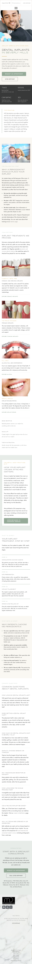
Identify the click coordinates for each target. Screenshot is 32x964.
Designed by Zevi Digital (16, 950)
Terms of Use (16, 953)
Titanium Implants (7, 323)
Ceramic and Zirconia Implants (12, 281)
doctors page (14, 222)
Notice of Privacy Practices (16, 960)
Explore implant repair (9, 412)
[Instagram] (10, 907)
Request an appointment (14, 74)
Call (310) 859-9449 (16, 875)
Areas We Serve (16, 957)
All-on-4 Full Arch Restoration (12, 363)
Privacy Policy (16, 958)
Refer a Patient (16, 955)
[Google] (7, 907)
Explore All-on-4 (7, 374)
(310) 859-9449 (10, 79)
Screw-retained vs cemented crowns (13, 520)
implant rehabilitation (19, 813)
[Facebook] (3, 907)
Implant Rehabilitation (9, 401)
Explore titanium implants (10, 336)
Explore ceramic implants (10, 296)
